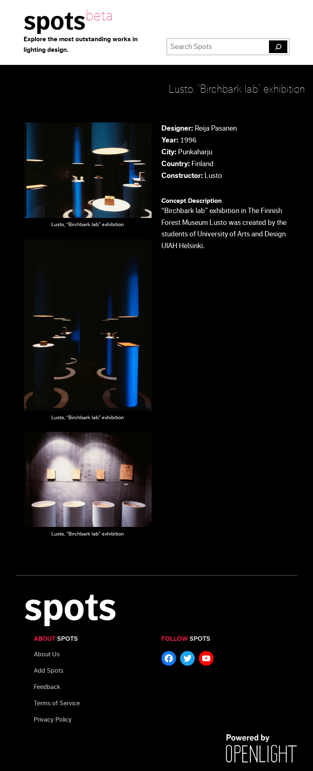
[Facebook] (168, 658)
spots (55, 21)
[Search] (278, 46)
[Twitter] (187, 658)
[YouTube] (206, 658)
